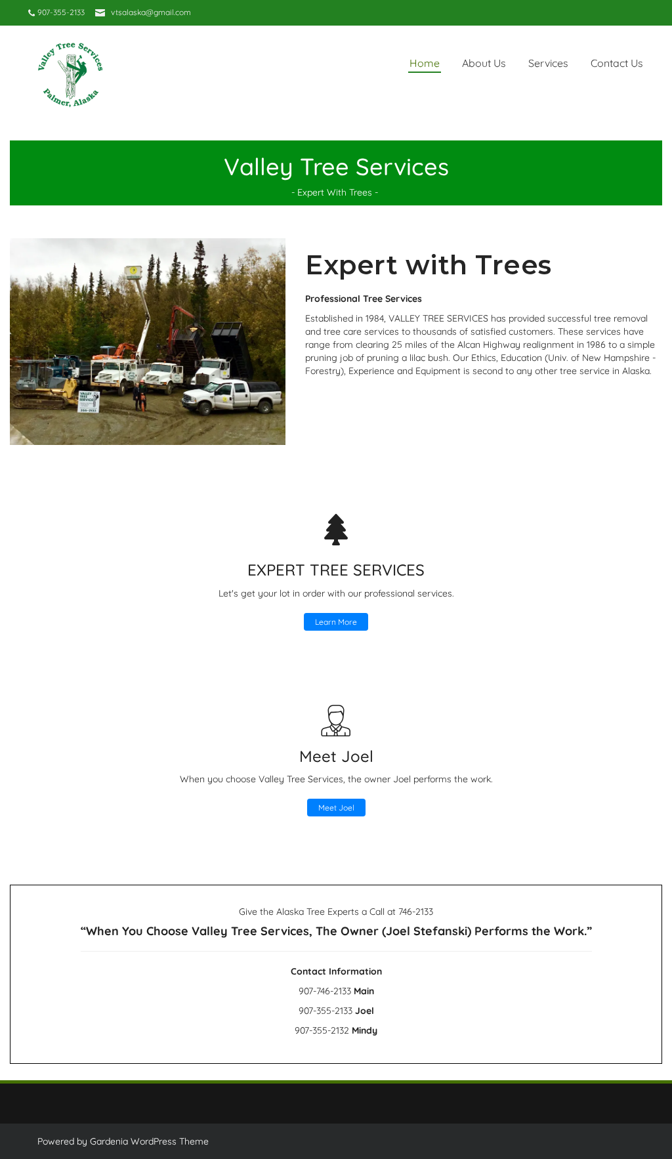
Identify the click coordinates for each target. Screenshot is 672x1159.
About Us (484, 63)
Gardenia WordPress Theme (149, 1141)
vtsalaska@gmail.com (151, 12)
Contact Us (617, 63)
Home (425, 63)
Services (548, 63)
